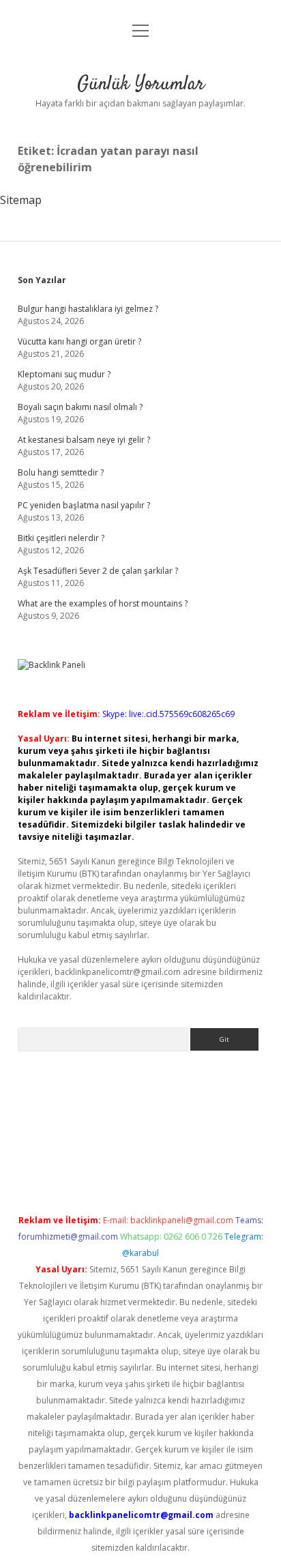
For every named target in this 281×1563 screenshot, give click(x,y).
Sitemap (21, 199)
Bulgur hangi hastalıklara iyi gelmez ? (88, 309)
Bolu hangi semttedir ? (61, 472)
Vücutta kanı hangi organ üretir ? (79, 341)
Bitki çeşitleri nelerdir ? (61, 538)
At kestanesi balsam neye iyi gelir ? (84, 439)
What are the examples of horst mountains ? (103, 603)
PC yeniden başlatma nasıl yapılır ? (84, 505)
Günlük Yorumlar (141, 84)
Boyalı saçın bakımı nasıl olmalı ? (80, 407)
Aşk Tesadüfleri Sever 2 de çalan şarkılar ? (98, 570)
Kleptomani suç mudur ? (64, 374)
